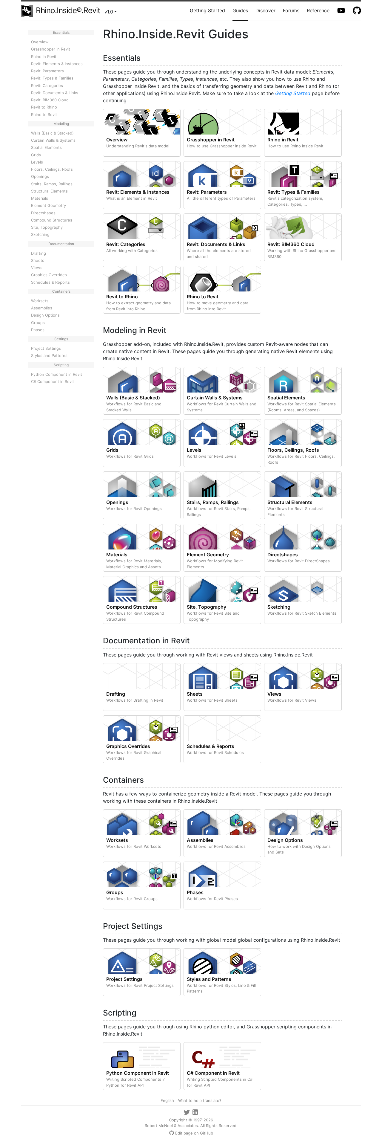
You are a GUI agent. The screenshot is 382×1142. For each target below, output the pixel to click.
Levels (37, 162)
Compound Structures (51, 220)
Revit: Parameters (47, 70)
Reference (318, 10)
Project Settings (46, 348)
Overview (40, 41)
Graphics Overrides (49, 274)
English (167, 1100)
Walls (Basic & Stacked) (52, 133)
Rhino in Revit (43, 56)
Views (36, 267)
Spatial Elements (46, 147)
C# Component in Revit (52, 381)
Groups (38, 322)
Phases (37, 329)
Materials (39, 198)
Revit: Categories (47, 85)
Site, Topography (47, 227)
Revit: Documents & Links (54, 92)
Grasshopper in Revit (50, 49)
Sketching (40, 234)
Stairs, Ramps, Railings (52, 183)
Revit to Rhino (44, 107)
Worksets (39, 300)
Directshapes (43, 212)
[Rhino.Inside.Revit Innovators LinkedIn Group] (195, 1111)
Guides (240, 10)
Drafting (38, 253)
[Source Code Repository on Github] (357, 10)
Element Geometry (48, 205)
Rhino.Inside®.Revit (68, 10)
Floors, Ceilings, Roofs (52, 169)
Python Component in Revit (56, 374)
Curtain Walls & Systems (53, 140)
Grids (36, 154)
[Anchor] (144, 57)
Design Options (45, 315)
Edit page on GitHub (194, 1133)
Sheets (37, 260)
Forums (291, 10)
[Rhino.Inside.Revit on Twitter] (187, 1111)
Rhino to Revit (44, 114)
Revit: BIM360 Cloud (50, 99)
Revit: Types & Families (52, 78)
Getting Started (207, 10)
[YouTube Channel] (342, 10)
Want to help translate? (199, 1100)
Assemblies (41, 308)
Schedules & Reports (50, 282)
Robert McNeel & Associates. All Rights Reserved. (191, 1125)
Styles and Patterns (49, 355)
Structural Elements (49, 191)
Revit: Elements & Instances (57, 63)
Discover (265, 10)
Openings (40, 176)
